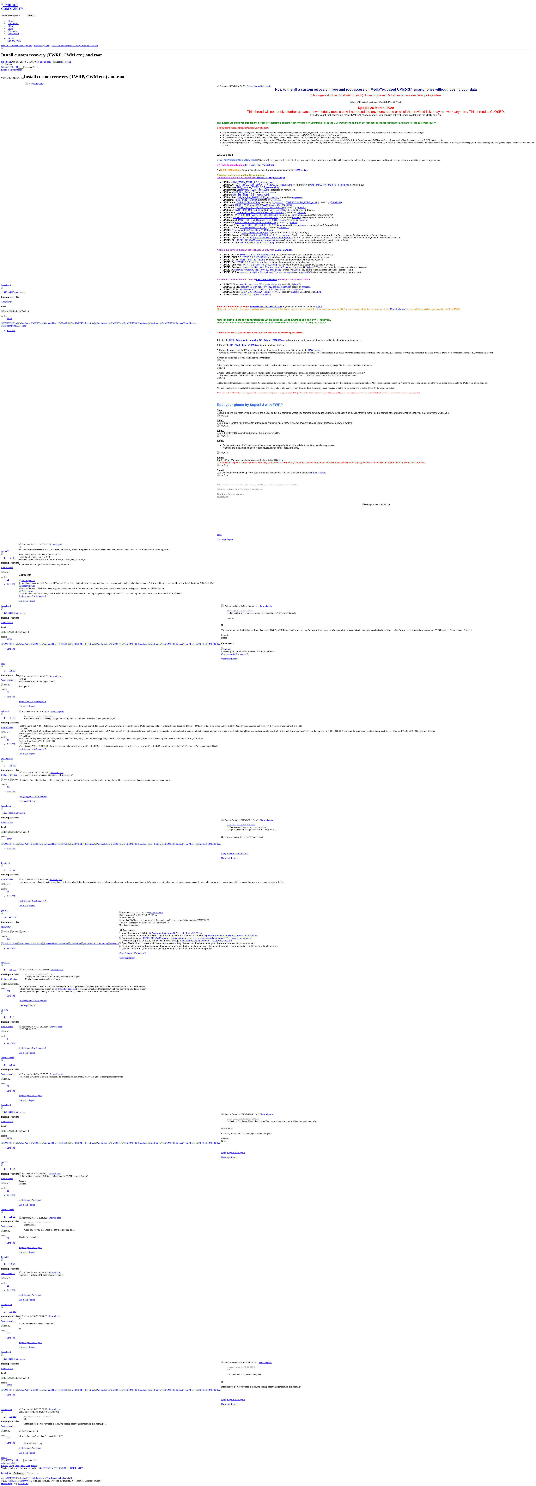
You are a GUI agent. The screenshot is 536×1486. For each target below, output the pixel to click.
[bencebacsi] (2, 48)
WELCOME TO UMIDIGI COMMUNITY (63, 1468)
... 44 (15, 67)
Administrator (7, 302)
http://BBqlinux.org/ (67, 989)
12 (10, 1264)
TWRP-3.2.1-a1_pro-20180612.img (257, 254)
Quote (22, 1465)
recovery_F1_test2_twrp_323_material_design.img (258, 284)
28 (10, 969)
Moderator (6, 927)
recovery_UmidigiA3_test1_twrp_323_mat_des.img (258, 270)
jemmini (302, 207)
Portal (13, 33)
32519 (9, 318)
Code (28, 1465)
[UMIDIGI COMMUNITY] (16, 8)
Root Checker (319, 472)
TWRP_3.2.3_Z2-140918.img (256, 257)
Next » (4, 1457)
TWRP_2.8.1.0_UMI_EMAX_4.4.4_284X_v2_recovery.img (263, 185)
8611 (11, 292)
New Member (7, 567)
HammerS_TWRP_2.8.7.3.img (254, 190)
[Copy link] (66, 62)
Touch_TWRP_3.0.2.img (247, 205)
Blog (10, 28)
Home (11, 21)
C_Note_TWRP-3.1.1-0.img (253, 227)
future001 (5, 1257)
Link (17, 1465)
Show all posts (44, 62)
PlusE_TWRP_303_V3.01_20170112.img (256, 222)
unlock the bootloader (266, 279)
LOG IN (10, 38)
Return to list (6, 70)
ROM (11, 26)
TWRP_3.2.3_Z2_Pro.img (252, 260)
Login (39, 1468)
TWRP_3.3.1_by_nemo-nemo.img (255, 294)
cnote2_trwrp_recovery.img (255, 232)
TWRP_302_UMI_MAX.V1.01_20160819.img (255, 215)
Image (11, 1465)
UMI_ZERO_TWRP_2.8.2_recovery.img (253, 182)
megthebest (270, 192)
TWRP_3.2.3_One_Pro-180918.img (259, 265)
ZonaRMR (336, 202)
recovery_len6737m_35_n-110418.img (253, 230)
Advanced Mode (8, 1463)
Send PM (11, 330)
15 (10, 670)
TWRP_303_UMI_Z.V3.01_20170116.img (261, 225)
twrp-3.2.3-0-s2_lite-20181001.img (257, 242)
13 (14, 558)
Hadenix (295, 292)
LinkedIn (64, 1478)
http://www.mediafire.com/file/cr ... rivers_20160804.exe (231, 935)
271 (14, 969)
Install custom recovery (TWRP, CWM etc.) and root (75, 45)
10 (12, 67)
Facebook (12, 31)
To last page (32, 1473)
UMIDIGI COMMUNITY (13, 45)
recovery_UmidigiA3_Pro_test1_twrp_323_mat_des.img (265, 272)
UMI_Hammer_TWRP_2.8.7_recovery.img (258, 187)
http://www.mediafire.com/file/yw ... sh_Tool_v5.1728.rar (175, 933)
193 (10, 917)
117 (14, 1311)
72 (14, 670)
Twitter (39, 1478)
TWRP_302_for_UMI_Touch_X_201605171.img (261, 207)
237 (14, 765)
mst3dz (227, 649)
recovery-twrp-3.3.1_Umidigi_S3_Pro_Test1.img (262, 289)
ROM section (314, 350)
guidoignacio (7, 758)
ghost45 (4, 910)
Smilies (34, 1465)
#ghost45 (311, 267)
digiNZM (5, 962)
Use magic (221, 539)
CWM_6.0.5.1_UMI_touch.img (277, 205)
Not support (40, 596)
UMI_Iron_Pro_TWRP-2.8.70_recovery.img (258, 197)
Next (35, 67)
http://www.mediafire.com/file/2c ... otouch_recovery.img (225, 938)
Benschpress (27, 591)
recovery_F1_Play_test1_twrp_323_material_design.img (266, 287)
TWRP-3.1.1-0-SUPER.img (281, 210)
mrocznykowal (28, 580)
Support (28, 596)
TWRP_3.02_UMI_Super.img (249, 210)
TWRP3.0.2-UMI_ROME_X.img (302, 202)
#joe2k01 (284, 227)
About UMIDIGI (8, 1478)
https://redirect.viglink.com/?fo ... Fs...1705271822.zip (206, 941)
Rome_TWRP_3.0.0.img (246, 200)
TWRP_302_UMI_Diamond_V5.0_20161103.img (262, 220)
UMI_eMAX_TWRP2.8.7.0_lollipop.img (329, 185)
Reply (219, 534)
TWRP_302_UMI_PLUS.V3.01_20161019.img (256, 217)
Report (230, 539)
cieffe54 (4, 1010)
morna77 (5, 551)
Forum (13, 23)
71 (14, 1064)
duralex (4, 1162)
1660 (5, 292)
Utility (47, 45)
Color (5, 1465)
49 (14, 718)
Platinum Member (9, 775)
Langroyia (5, 863)
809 (14, 917)
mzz (3, 663)
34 (10, 765)
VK (70, 1478)
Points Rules (6, 1473)
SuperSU (261, 177)
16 (5, 917)
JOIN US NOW (14, 41)
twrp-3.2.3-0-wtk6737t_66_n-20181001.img (271, 237)
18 (10, 1311)
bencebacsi (6, 62)
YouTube (47, 1478)
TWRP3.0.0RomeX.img (248, 202)
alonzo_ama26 (7, 1057)
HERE (318, 292)
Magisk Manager (277, 177)
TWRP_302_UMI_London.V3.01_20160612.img (260, 212)
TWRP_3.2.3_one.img (248, 262)
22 (14, 870)
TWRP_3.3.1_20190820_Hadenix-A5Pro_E (260, 292)
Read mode (266, 86)
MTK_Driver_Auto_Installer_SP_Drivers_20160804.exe (258, 340)
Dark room (21, 1478)
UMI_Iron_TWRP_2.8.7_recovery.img (250, 195)
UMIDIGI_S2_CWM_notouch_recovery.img (256, 240)
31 (14, 1169)
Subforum (38, 45)
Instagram (55, 1478)
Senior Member (8, 680)
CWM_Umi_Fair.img (242, 192)
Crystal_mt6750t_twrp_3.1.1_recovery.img (270, 235)
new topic (17, 70)
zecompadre (6, 1304)
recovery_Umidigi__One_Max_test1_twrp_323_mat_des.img (269, 267)
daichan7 (5, 711)
